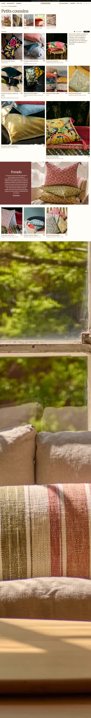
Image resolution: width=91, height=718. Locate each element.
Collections (4, 6)
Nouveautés (10, 3)
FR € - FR (79, 3)
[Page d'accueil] (45, 3)
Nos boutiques (63, 3)
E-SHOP (3, 3)
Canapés (18, 3)
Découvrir (16, 195)
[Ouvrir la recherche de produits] (84, 3)
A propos (72, 3)
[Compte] (86, 3)
